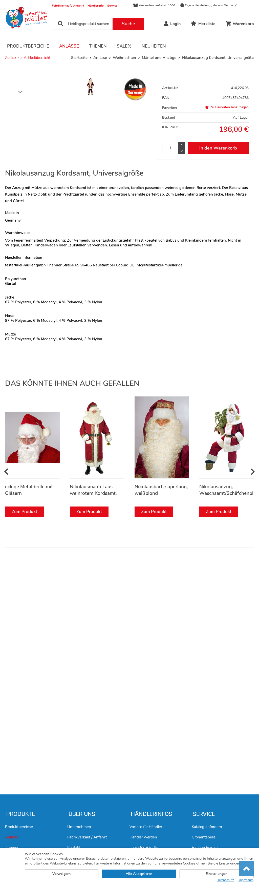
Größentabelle (203, 837)
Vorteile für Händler (146, 826)
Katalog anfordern (207, 826)
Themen (98, 46)
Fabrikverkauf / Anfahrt (68, 6)
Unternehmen (79, 826)
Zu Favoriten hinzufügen (229, 107)
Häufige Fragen (205, 847)
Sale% (124, 46)
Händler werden (143, 837)
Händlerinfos (151, 814)
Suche (128, 23)
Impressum (246, 880)
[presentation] (6, 472)
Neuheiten (154, 46)
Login (175, 23)
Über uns (82, 814)
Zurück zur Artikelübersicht (27, 57)
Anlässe (69, 46)
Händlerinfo (96, 6)
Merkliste (206, 24)
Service (112, 6)
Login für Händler (144, 847)
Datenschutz (225, 880)
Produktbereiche (28, 46)
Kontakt (73, 847)
